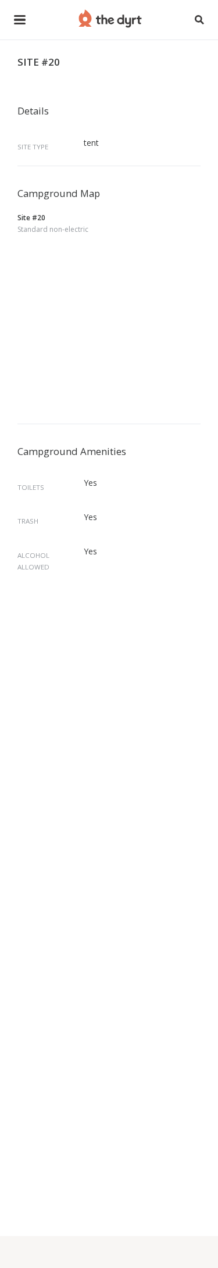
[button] (20, 20)
